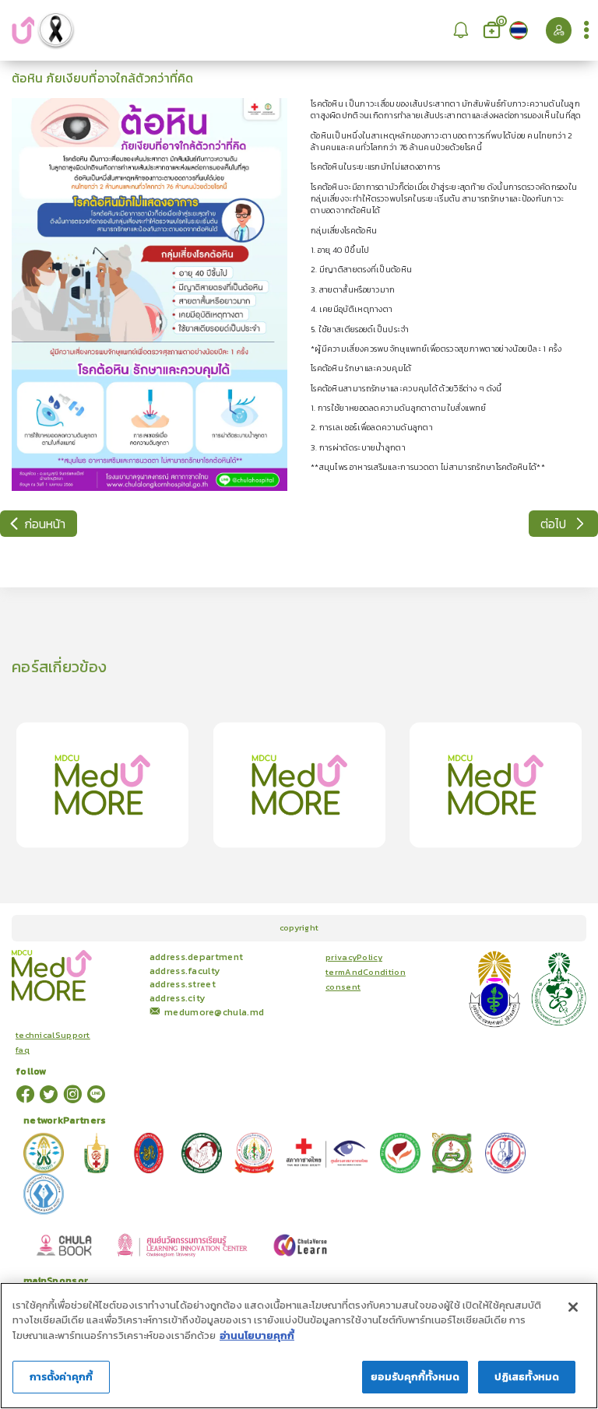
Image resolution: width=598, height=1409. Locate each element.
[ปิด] (573, 1307)
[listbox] (460, 30)
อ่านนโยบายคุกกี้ (257, 1335)
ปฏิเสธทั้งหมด (526, 1376)
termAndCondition (365, 972)
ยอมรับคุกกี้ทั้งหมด (415, 1376)
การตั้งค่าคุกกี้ (61, 1376)
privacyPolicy (353, 957)
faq (23, 1050)
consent (343, 987)
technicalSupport (53, 1035)
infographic (124, 953)
